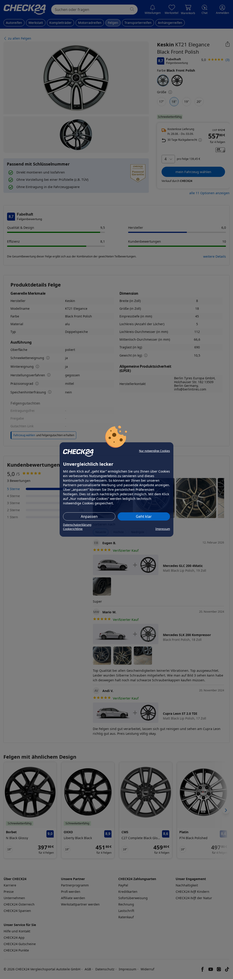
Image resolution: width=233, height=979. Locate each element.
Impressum (162, 529)
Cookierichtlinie (73, 529)
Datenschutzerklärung (77, 525)
